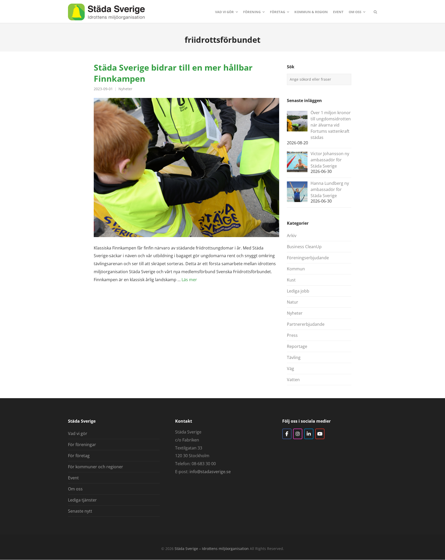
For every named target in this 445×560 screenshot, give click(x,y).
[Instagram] (297, 434)
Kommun (296, 269)
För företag (79, 455)
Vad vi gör (77, 433)
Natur (292, 302)
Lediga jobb (298, 291)
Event (73, 478)
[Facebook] (287, 434)
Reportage (297, 346)
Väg (290, 368)
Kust (291, 280)
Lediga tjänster (82, 500)
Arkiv (291, 235)
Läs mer (189, 279)
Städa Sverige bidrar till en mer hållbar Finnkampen (173, 73)
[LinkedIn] (308, 434)
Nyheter (125, 89)
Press (292, 335)
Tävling (294, 357)
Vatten (293, 379)
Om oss (75, 489)
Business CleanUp (304, 246)
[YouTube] (319, 434)
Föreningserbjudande (308, 258)
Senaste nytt (80, 511)
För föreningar (82, 444)
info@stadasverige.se (210, 471)
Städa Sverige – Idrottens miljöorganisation (212, 548)
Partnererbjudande (305, 324)
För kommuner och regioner (95, 467)
